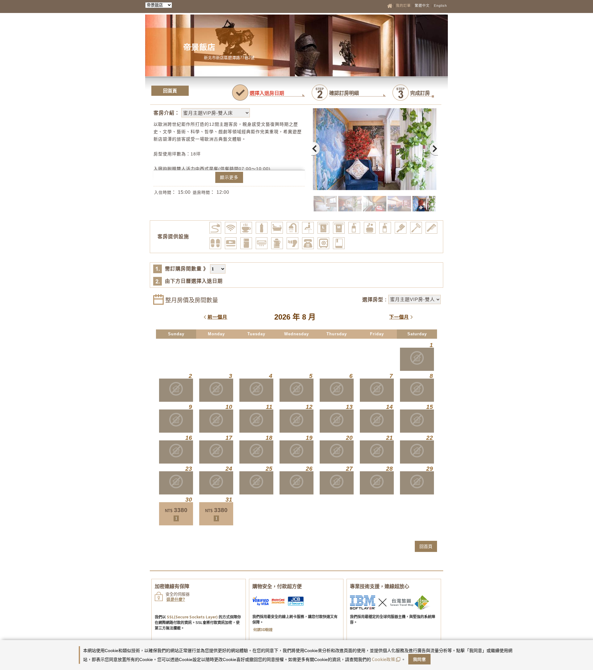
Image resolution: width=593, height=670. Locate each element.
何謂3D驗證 (263, 629)
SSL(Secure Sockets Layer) (192, 616)
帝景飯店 (199, 46)
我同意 (419, 659)
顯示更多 (229, 177)
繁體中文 (422, 5)
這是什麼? (175, 599)
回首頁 (170, 90)
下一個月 (399, 317)
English (440, 5)
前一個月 (217, 317)
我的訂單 (404, 5)
